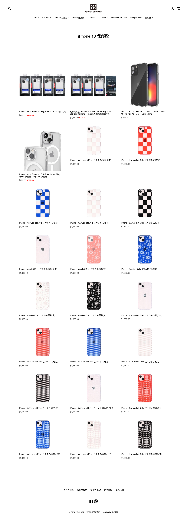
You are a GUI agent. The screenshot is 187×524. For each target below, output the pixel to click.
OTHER (102, 17)
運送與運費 (82, 489)
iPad (92, 17)
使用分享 (149, 17)
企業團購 (108, 489)
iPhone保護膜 (78, 17)
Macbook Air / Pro (119, 17)
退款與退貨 (95, 489)
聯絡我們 (120, 489)
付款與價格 (68, 489)
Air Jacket (46, 17)
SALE (36, 17)
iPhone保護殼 (60, 17)
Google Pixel (136, 17)
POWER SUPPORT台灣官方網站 (88, 512)
